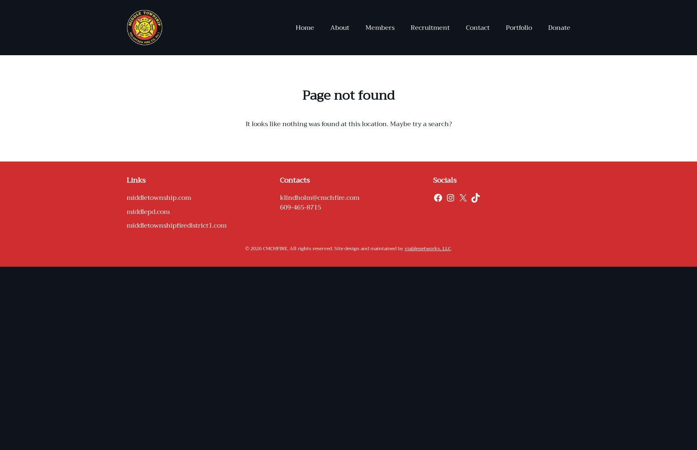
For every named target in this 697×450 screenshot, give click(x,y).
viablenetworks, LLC (428, 249)
